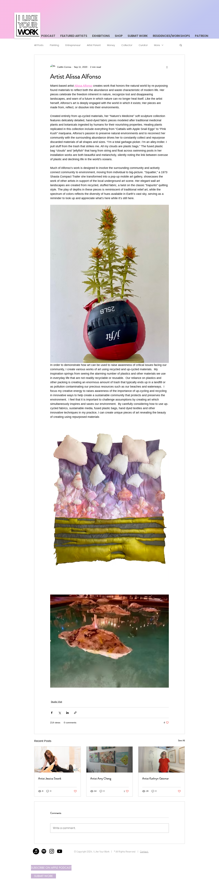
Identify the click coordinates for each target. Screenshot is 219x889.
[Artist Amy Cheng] (109, 760)
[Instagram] (52, 851)
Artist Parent (94, 45)
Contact (144, 851)
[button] (180, 45)
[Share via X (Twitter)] (59, 712)
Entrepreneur (72, 45)
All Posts (38, 45)
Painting (54, 45)
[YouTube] (59, 851)
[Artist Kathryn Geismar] (161, 760)
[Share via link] (75, 712)
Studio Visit (56, 701)
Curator (143, 45)
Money (111, 45)
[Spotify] (44, 851)
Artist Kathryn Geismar (155, 778)
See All (181, 740)
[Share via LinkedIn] (67, 712)
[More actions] (167, 67)
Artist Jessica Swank (49, 778)
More (157, 45)
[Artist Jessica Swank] (57, 760)
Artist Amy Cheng (100, 778)
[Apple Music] (36, 851)
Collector (126, 45)
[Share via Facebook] (51, 712)
